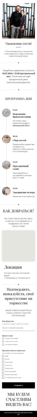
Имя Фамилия (8, 321)
